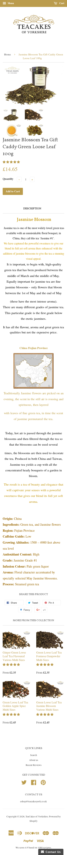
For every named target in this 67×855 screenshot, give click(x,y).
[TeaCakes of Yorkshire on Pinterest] (43, 781)
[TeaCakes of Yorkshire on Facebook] (33, 781)
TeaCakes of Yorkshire (37, 816)
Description (32, 209)
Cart (61, 3)
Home (7, 54)
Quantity (8, 179)
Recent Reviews (33, 765)
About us (33, 760)
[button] (12, 162)
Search (33, 755)
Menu (10, 3)
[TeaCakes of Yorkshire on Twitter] (24, 781)
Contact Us (52, 851)
